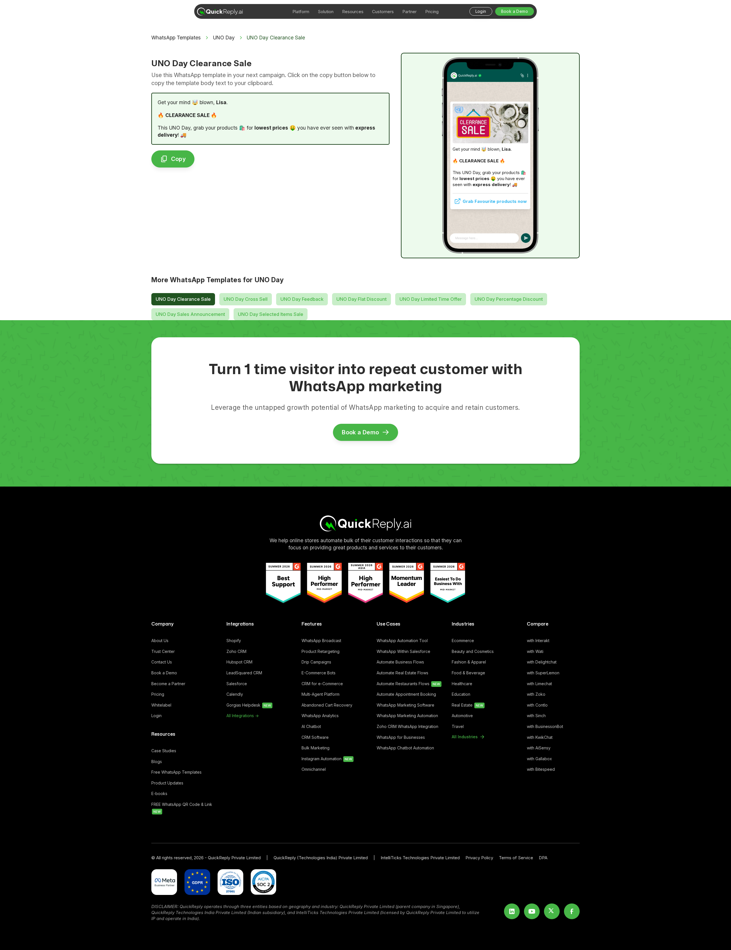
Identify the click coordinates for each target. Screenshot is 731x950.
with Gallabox (539, 758)
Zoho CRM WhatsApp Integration (407, 726)
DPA (543, 857)
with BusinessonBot (545, 726)
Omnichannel (314, 769)
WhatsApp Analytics (320, 715)
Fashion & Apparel (469, 661)
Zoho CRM (236, 651)
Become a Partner (168, 683)
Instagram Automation (327, 758)
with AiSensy (539, 747)
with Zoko (536, 694)
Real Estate (467, 705)
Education (461, 694)
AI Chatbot (311, 726)
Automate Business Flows (400, 661)
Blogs (156, 761)
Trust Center (163, 651)
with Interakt (538, 640)
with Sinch (536, 715)
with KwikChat (540, 737)
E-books (159, 793)
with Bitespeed (541, 769)
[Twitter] (552, 911)
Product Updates (167, 782)
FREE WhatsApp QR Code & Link (181, 808)
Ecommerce (463, 640)
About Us (159, 640)
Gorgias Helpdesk (248, 705)
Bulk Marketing (316, 747)
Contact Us (161, 661)
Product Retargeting (321, 651)
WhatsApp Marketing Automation (407, 715)
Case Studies (163, 750)
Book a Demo (164, 672)
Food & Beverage (468, 672)
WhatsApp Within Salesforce (403, 651)
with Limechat (539, 683)
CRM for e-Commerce (322, 683)
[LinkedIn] (512, 911)
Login (156, 715)
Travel (458, 726)
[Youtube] (532, 911)
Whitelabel (161, 705)
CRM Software (315, 737)
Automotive (462, 715)
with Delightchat (542, 661)
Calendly (234, 694)
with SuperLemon (543, 672)
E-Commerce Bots (319, 672)
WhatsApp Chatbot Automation (405, 747)
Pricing (157, 694)
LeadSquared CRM (244, 672)
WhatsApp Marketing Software (405, 705)
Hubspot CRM (239, 661)
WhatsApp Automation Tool (402, 640)
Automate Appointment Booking (406, 694)
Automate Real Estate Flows (402, 672)
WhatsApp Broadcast (321, 640)
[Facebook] (572, 911)
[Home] (365, 523)
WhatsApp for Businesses (401, 737)
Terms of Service (516, 857)
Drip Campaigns (316, 661)
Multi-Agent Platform (321, 694)
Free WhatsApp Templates (176, 772)
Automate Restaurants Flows (408, 683)
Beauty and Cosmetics (473, 651)
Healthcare (462, 683)
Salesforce (236, 683)
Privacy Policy (479, 857)
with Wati (535, 651)
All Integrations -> (242, 715)
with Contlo (537, 705)
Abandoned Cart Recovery (327, 705)
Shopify (233, 640)
